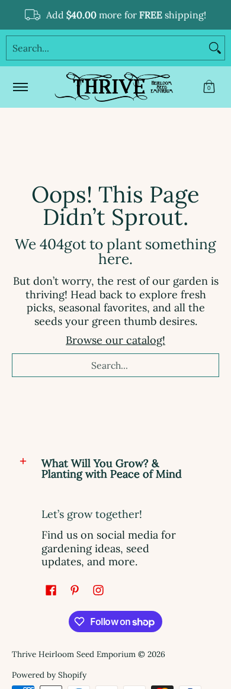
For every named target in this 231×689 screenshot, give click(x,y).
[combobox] (106, 48)
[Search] (215, 48)
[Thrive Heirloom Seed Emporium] (113, 87)
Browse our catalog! (115, 340)
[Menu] (20, 87)
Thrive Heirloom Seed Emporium (74, 654)
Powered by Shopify (49, 674)
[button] (209, 87)
